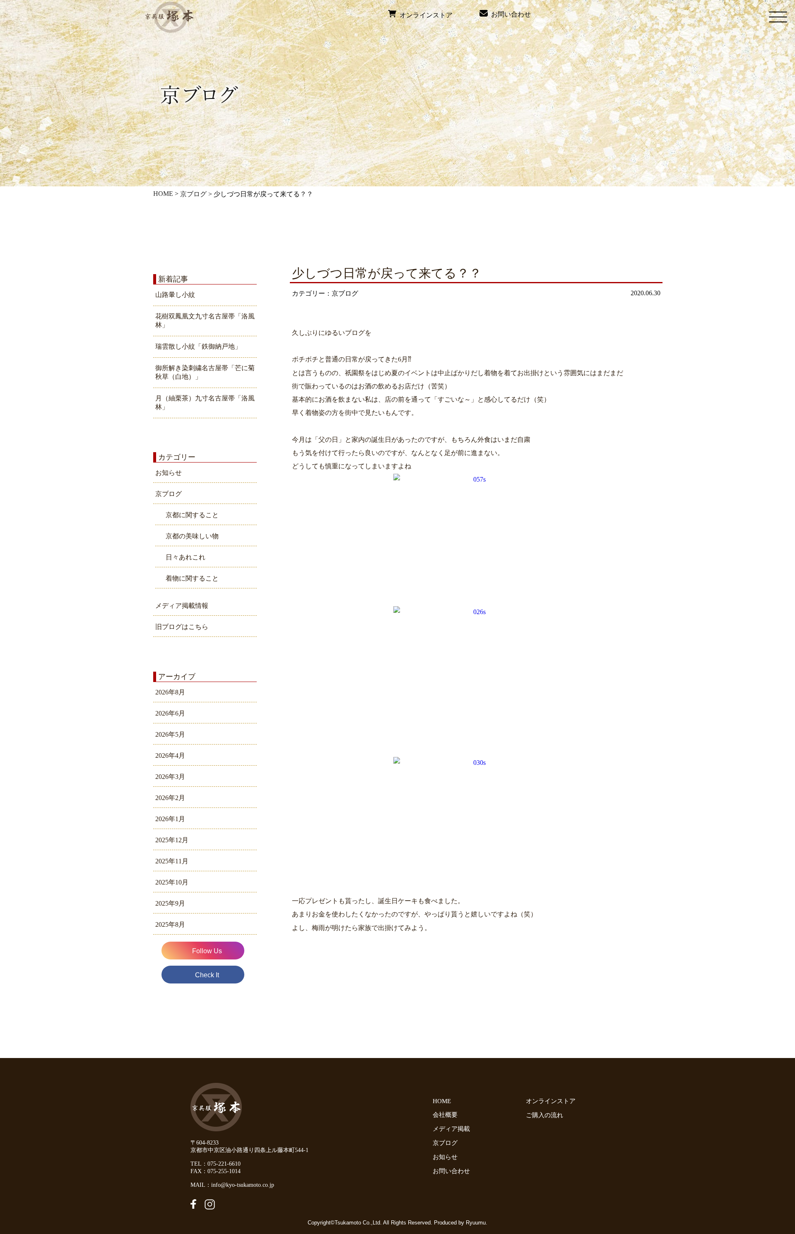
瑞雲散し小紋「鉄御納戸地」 (198, 346)
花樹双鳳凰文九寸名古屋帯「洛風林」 (205, 320)
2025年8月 (170, 924)
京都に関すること (192, 514)
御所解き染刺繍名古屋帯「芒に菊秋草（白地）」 (205, 372)
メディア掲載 (451, 1129)
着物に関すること (192, 578)
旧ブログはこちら (181, 626)
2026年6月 (170, 713)
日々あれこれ (185, 557)
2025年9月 (170, 903)
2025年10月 (171, 882)
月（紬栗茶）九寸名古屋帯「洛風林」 (205, 402)
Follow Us (207, 950)
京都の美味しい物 (192, 536)
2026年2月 (170, 797)
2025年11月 (171, 861)
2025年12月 (171, 840)
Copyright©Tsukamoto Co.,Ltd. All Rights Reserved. (371, 1223)
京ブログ (193, 194)
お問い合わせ (509, 14)
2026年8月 (170, 692)
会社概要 (445, 1114)
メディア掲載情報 (181, 605)
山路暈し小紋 (175, 294)
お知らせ (168, 472)
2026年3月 (170, 776)
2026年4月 (170, 755)
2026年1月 (170, 818)
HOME (163, 193)
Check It (207, 975)
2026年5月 (170, 734)
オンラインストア (424, 15)
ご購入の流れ (546, 1115)
